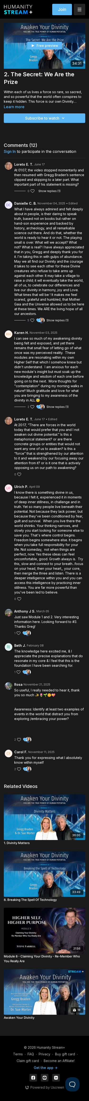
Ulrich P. (21, 487)
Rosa (18, 684)
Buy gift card (65, 1054)
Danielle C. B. (25, 203)
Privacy (44, 1054)
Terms (18, 1054)
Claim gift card (28, 1061)
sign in (10, 151)
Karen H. (21, 333)
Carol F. (20, 752)
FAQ (31, 1054)
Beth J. (20, 645)
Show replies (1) (49, 191)
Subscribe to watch (42, 118)
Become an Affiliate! (59, 1061)
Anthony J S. (24, 611)
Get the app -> (45, 1068)
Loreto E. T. (23, 164)
